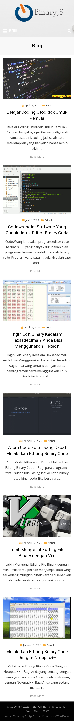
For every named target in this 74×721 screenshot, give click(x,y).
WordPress (62, 716)
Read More (37, 156)
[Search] (68, 31)
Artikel (48, 220)
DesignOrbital (32, 716)
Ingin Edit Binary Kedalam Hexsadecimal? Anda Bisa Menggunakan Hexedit (37, 340)
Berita (49, 105)
